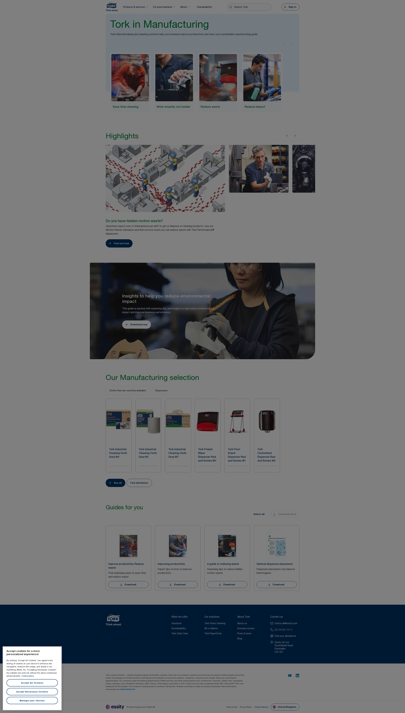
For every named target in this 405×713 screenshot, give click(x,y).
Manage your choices (32, 700)
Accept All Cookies (32, 683)
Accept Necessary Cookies (32, 691)
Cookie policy (27, 676)
